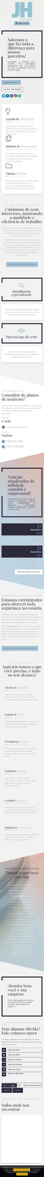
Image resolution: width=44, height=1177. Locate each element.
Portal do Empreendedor (22, 936)
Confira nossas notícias (28, 572)
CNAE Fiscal (22, 919)
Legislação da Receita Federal (22, 891)
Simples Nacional (22, 953)
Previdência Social (22, 942)
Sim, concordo (22, 1174)
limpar (18, 1090)
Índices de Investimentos (22, 885)
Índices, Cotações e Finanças (22, 913)
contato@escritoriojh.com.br (16, 427)
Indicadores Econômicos (22, 908)
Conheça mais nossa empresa (22, 264)
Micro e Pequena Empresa (22, 902)
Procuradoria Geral (22, 930)
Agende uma (12, 89)
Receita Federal (22, 948)
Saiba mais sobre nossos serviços (20, 648)
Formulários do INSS (22, 896)
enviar (7, 1090)
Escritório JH (10, 82)
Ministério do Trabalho (22, 925)
